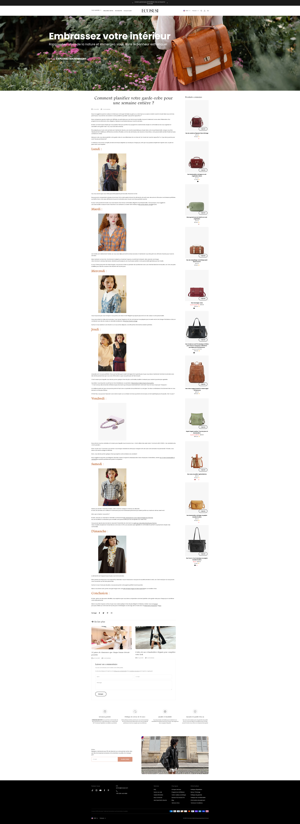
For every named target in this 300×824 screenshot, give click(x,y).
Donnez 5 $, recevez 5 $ (178, 797)
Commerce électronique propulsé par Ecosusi (198, 818)
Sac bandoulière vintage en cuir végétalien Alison (196, 175)
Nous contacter (158, 797)
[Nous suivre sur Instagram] (96, 790)
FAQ (155, 789)
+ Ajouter (203, 129)
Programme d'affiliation (178, 792)
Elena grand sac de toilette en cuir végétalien (197, 218)
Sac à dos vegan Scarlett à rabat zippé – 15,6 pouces (196, 389)
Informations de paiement (198, 800)
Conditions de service (134, 671)
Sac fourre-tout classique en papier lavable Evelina (197, 559)
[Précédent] (132, 3)
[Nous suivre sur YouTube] (100, 790)
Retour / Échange (195, 792)
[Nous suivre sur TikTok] (92, 790)
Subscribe (125, 759)
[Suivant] (167, 3)
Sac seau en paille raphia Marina (197, 474)
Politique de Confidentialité (198, 797)
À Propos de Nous (176, 789)
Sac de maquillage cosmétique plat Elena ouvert (196, 260)
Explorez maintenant (71, 58)
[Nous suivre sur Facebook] (104, 790)
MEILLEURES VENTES (108, 11)
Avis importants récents (160, 800)
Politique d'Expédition (196, 789)
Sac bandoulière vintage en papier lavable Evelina (197, 516)
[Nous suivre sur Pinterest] (108, 790)
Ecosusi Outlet (128, 11)
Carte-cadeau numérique (179, 795)
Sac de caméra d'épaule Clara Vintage (196, 133)
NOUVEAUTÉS (118, 11)
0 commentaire (106, 109)
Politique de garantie (196, 795)
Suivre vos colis (158, 792)
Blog (173, 800)
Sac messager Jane (197, 303)
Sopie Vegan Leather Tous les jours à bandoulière (197, 432)
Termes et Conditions (197, 803)
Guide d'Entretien (158, 795)
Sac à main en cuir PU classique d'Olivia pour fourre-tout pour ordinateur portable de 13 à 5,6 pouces (197, 345)
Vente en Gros (175, 803)
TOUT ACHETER (95, 10)
